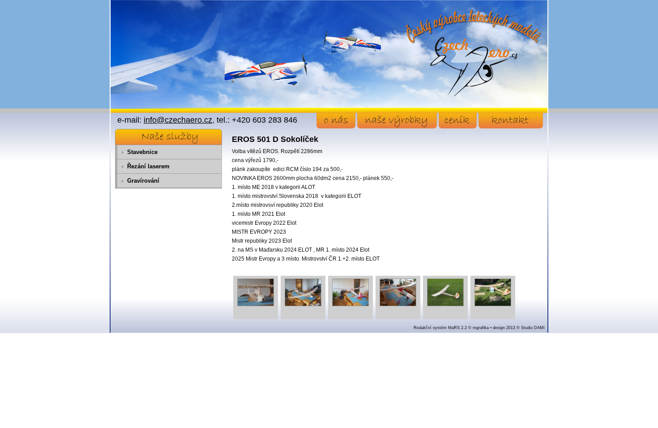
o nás (335, 120)
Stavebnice (142, 152)
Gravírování (143, 180)
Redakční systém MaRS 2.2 (440, 327)
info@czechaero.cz (178, 120)
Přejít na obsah (20, 4)
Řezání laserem (148, 166)
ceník (458, 120)
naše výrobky (397, 120)
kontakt (511, 120)
